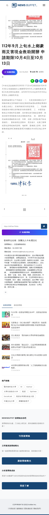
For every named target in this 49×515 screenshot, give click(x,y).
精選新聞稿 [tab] (7, 305)
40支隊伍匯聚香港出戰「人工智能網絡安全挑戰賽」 (29, 366)
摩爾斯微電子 (24, 401)
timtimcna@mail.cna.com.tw (23, 252)
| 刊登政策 (12, 508)
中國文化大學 (9, 401)
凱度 (24, 391)
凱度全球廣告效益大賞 (25, 396)
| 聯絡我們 (36, 508)
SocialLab (8, 396)
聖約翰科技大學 (10, 387)
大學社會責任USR (11, 391)
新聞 (34, 72)
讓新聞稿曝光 (24, 460)
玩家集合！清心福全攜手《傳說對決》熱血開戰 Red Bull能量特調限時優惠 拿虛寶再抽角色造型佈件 (28, 325)
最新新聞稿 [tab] (18, 305)
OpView (33, 391)
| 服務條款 (19, 508)
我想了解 (24, 485)
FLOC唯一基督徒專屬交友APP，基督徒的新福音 (29, 313)
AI (21, 387)
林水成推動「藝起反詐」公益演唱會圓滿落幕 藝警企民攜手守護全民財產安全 (29, 345)
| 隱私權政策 (28, 508)
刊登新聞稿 (24, 436)
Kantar (29, 387)
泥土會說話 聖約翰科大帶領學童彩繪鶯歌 (28, 335)
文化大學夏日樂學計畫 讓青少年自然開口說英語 (29, 356)
